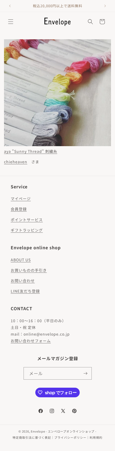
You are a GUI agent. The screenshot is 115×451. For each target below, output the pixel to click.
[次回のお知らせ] (105, 6)
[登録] (85, 373)
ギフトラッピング (27, 230)
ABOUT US (21, 259)
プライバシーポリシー (70, 437)
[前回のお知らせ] (10, 6)
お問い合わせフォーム (31, 340)
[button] (11, 22)
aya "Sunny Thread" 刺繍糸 (30, 151)
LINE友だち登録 (25, 291)
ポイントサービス (27, 219)
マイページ (21, 198)
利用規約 (96, 437)
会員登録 (19, 209)
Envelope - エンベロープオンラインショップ (62, 431)
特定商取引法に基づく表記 (32, 437)
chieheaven (15, 161)
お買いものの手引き (29, 270)
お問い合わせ (23, 280)
